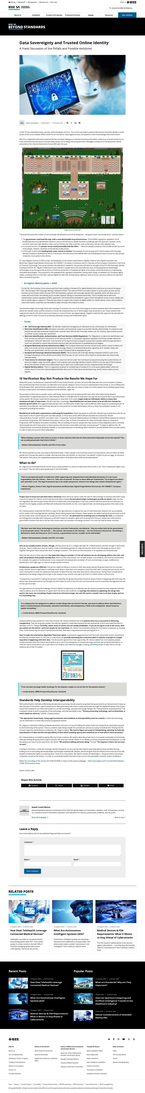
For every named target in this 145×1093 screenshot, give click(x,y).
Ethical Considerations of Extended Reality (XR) (113, 1016)
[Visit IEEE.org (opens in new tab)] (14, 1039)
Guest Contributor (32, 123)
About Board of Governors (44, 1051)
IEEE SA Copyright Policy (106, 1084)
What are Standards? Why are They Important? (113, 984)
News (115, 1051)
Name (27, 859)
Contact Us (12, 1070)
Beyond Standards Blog (121, 1062)
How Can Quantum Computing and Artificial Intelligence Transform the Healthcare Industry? (114, 1001)
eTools (122, 2)
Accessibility (37, 1084)
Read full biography (39, 817)
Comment (28, 842)
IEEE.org (12, 2)
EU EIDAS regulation (98, 239)
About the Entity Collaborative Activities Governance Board (71, 1054)
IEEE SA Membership (16, 1055)
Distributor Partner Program (18, 1058)
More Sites (53, 2)
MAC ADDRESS (127, 15)
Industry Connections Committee (72, 1067)
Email (76, 859)
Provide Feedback (15, 1074)
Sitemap (16, 1084)
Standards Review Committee (97, 1074)
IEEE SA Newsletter (119, 1055)
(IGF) (55, 144)
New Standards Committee (96, 1062)
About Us (12, 1051)
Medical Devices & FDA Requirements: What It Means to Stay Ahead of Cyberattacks (49, 1016)
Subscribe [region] (142, 548)
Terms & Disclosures (91, 1084)
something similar (96, 645)
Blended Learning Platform (70, 1059)
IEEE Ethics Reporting (65, 1084)
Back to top (119, 817)
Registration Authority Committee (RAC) (46, 1059)
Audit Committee (92, 1058)
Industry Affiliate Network (69, 1063)
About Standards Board (95, 1051)
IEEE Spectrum (43, 2)
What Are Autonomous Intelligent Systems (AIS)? (47, 999)
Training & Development (17, 1062)
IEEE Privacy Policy (78, 1084)
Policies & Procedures (16, 1066)
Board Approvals (92, 1055)
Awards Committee (41, 1055)
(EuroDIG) (93, 139)
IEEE (21, 2)
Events (115, 1058)
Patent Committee (93, 1066)
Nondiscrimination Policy (50, 1084)
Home (10, 1084)
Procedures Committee (95, 1070)
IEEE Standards (32, 2)
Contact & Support (26, 1084)
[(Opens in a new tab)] (67, 123)
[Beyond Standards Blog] (72, 26)
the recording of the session (35, 761)
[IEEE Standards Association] (19, 8)
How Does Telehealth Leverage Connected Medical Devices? (46, 984)
